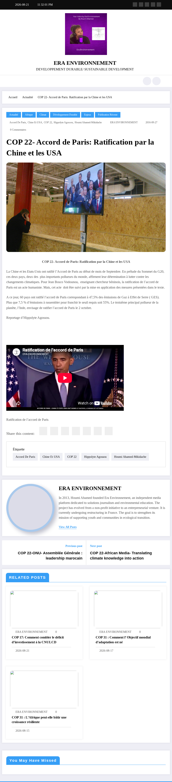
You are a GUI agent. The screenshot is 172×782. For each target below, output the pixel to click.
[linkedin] (65, 431)
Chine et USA (35, 122)
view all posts (68, 527)
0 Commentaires (18, 129)
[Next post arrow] (164, 553)
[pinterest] (87, 431)
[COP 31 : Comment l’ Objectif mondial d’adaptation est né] (128, 609)
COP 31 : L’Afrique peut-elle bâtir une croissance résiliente (39, 720)
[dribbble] (147, 4)
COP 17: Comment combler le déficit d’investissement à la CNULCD (38, 640)
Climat (43, 114)
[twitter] (54, 431)
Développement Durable (65, 114)
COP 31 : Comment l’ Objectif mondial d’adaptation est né (123, 640)
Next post (96, 546)
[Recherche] (147, 81)
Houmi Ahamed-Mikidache (88, 122)
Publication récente (107, 114)
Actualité (13, 114)
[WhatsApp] (98, 431)
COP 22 (48, 122)
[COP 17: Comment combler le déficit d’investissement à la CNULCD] (44, 609)
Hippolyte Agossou (63, 122)
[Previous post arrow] (7, 553)
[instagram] (153, 4)
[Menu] (13, 81)
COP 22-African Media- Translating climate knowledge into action (121, 555)
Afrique (29, 114)
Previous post (73, 546)
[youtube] (159, 4)
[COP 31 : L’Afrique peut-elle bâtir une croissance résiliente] (44, 689)
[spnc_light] (156, 81)
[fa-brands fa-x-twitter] (141, 4)
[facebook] (43, 431)
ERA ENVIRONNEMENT (85, 63)
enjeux (87, 114)
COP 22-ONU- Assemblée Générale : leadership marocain (50, 555)
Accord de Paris (17, 122)
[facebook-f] (135, 4)
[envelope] (76, 431)
